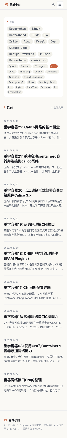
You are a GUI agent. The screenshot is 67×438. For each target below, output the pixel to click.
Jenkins (52, 71)
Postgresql (16, 82)
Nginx (19, 87)
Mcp (10, 87)
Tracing (25, 71)
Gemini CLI (38, 60)
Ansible (14, 77)
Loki (12, 71)
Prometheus (17, 60)
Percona (45, 87)
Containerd (17, 35)
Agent (12, 66)
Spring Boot (47, 82)
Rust (35, 35)
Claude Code (18, 48)
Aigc (27, 41)
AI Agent (41, 66)
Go (46, 35)
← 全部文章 (57, 107)
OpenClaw (32, 87)
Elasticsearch (33, 77)
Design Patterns (21, 54)
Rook (31, 82)
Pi (55, 87)
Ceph (54, 41)
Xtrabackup (14, 92)
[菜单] (60, 4)
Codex (38, 71)
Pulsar (45, 54)
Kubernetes (17, 29)
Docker (25, 66)
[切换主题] (53, 4)
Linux (36, 29)
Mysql (40, 41)
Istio (13, 41)
